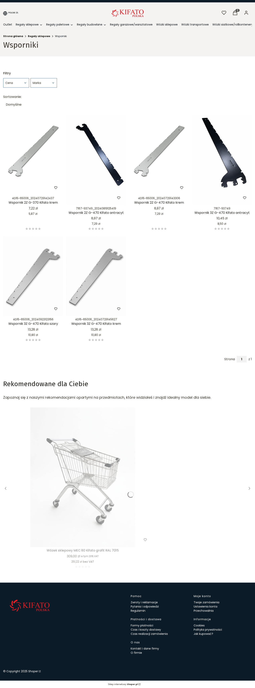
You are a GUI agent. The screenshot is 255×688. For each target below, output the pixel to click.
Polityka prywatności (208, 630)
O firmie (136, 653)
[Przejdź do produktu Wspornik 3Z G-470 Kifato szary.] (33, 276)
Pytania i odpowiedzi (145, 607)
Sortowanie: (12, 97)
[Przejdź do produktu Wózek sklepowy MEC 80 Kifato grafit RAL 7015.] (82, 477)
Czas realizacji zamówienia (149, 634)
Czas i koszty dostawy (146, 630)
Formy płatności (142, 625)
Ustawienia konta (205, 607)
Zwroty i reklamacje (144, 602)
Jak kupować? (203, 634)
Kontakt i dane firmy (145, 649)
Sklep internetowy (123, 684)
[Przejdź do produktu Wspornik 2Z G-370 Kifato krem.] (33, 155)
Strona (229, 359)
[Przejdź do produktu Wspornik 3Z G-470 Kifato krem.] (96, 276)
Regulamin (138, 611)
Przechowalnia (204, 611)
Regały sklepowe (39, 36)
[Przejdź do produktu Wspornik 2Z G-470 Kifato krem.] (159, 155)
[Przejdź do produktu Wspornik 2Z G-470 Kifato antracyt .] (96, 160)
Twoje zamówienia (206, 602)
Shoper (33, 671)
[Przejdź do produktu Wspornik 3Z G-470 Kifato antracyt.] (222, 160)
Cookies (199, 625)
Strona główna (13, 36)
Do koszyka (24, 187)
